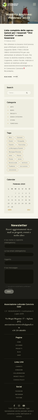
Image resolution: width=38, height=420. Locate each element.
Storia (12, 120)
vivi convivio (24, 166)
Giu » (29, 210)
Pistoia (19, 155)
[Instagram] (19, 406)
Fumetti (11, 145)
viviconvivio (12, 170)
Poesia (11, 159)
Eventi (11, 141)
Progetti (13, 113)
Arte (12, 107)
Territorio (14, 123)
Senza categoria (16, 117)
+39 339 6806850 (19, 330)
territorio (25, 163)
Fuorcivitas (21, 145)
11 (25, 197)
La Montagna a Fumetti (16, 148)
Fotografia (21, 141)
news (10, 155)
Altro (10, 137)
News (12, 110)
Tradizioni (12, 166)
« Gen (8, 210)
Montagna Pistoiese (15, 152)
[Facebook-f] (14, 406)
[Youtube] (24, 406)
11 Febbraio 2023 (9, 41)
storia (19, 159)
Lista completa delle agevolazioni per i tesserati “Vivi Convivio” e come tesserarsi (18, 34)
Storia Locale (13, 163)
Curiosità (19, 137)
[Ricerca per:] (19, 93)
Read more (8, 76)
